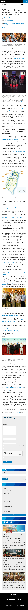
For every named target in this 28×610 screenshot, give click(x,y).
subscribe (4, 459)
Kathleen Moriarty (8, 506)
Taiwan (3, 24)
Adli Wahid (6, 488)
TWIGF (8, 390)
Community (10, 20)
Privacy (6, 605)
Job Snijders (7, 503)
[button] (22, 4)
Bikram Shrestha (8, 562)
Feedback (20, 606)
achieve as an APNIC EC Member (10, 315)
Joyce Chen (7, 539)
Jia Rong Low (7, 501)
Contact (10, 605)
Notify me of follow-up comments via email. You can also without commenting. (14, 458)
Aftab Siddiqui (7, 490)
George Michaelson (8, 496)
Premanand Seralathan (9, 509)
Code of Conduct (16, 412)
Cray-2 (7, 49)
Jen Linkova (6, 498)
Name (4, 437)
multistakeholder (19, 23)
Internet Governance (9, 23)
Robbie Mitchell (7, 18)
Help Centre (16, 605)
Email (4, 441)
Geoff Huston (7, 493)
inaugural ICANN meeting (8, 262)
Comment (5, 424)
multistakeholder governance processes (14, 387)
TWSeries (8, 24)
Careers (15, 606)
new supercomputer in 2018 (19, 151)
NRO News (22, 605)
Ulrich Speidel (7, 511)
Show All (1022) (14, 514)
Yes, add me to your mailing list (10, 448)
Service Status (10, 606)
